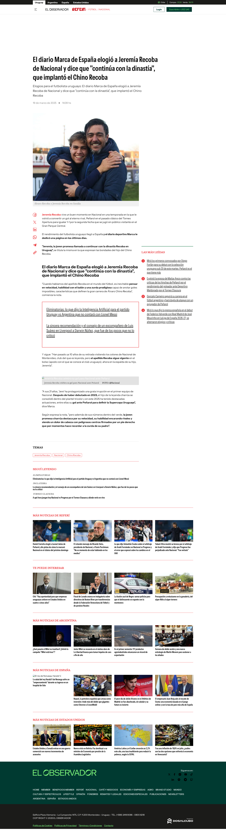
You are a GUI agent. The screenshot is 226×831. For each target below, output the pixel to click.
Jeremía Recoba (51, 214)
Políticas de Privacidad (65, 825)
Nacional (58, 455)
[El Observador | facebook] (174, 774)
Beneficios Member (63, 789)
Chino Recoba (74, 455)
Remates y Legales (110, 794)
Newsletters (176, 794)
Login (159, 9)
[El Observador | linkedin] (172, 779)
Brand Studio (163, 789)
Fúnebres (92, 794)
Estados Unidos (81, 2)
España (65, 2)
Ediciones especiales (135, 794)
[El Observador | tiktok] (191, 774)
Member (45, 789)
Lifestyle (68, 794)
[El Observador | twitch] (191, 779)
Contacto (108, 825)
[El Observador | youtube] (185, 774)
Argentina (52, 2)
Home (36, 789)
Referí (80, 789)
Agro (150, 789)
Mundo (178, 789)
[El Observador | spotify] (179, 779)
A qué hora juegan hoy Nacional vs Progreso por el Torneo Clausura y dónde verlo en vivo (69, 497)
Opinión (80, 794)
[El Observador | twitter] (169, 774)
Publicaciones (158, 794)
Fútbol (92, 9)
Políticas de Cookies (42, 825)
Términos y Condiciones (90, 825)
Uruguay (39, 2)
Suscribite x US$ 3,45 (179, 9)
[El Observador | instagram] (180, 774)
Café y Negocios (108, 789)
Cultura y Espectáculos (47, 794)
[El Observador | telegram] (185, 779)
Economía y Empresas (132, 789)
